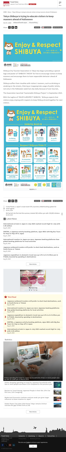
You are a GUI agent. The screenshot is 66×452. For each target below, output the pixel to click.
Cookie (28, 442)
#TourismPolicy (33, 22)
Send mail (37, 27)
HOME (5, 12)
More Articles (33, 264)
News (9, 12)
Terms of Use (51, 436)
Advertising (31, 436)
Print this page (58, 27)
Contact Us (22, 436)
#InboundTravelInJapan (20, 22)
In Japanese (48, 27)
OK (33, 446)
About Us (41, 436)
